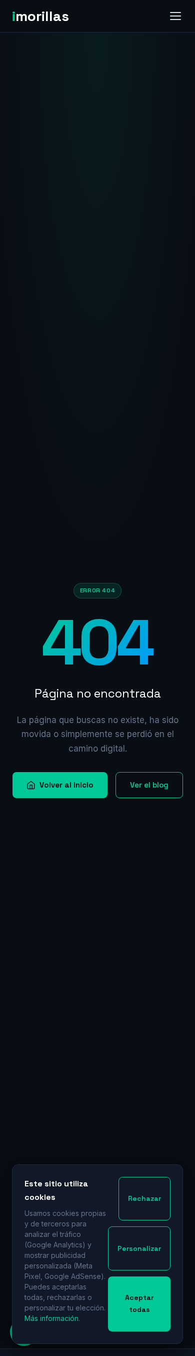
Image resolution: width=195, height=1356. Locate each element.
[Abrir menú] (175, 16)
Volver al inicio (67, 785)
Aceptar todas (139, 1303)
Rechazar (144, 1198)
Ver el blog (149, 785)
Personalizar (139, 1248)
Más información (51, 1318)
